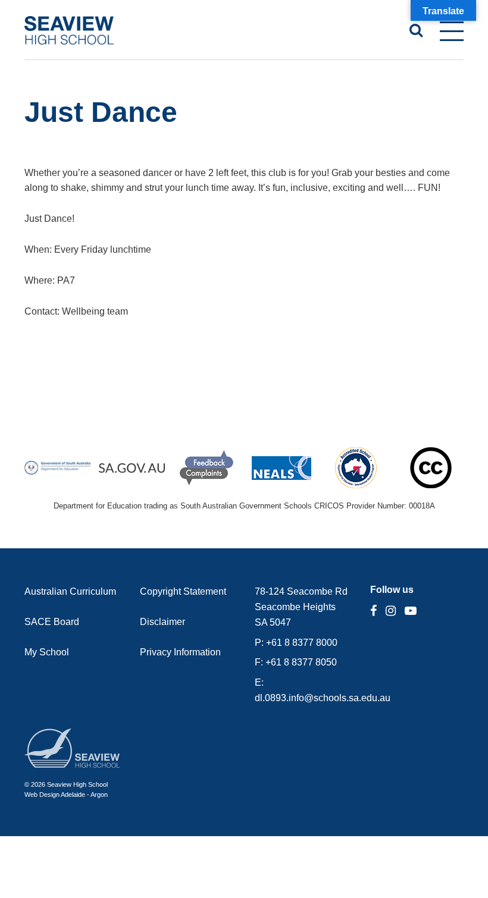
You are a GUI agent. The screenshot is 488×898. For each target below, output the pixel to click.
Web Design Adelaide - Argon (66, 794)
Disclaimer (162, 622)
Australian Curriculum (70, 591)
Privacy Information (180, 652)
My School (46, 652)
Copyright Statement (183, 591)
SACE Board (51, 622)
